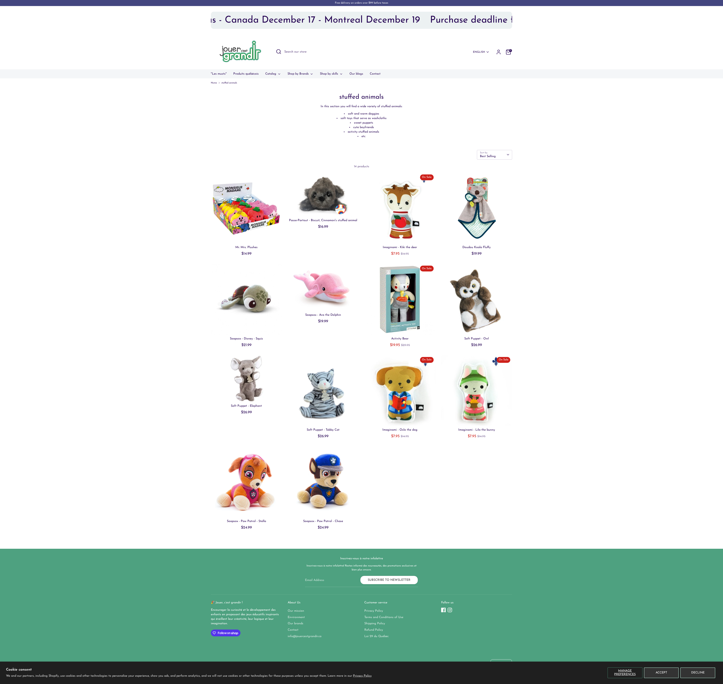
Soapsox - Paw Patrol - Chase (323, 521)
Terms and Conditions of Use (383, 617)
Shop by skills (329, 73)
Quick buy (246, 237)
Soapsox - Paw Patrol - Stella (246, 521)
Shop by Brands (299, 73)
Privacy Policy (362, 675)
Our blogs (356, 73)
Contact (375, 73)
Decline (698, 672)
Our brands (295, 623)
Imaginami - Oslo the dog (399, 429)
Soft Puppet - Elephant (246, 405)
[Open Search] (278, 51)
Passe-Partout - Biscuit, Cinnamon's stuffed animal (323, 220)
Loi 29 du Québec (376, 636)
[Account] (498, 52)
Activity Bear (400, 338)
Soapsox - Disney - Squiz (246, 338)
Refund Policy (373, 629)
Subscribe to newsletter (389, 580)
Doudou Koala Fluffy (476, 247)
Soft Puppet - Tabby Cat (323, 429)
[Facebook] (443, 610)
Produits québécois (246, 73)
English (479, 52)
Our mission (296, 610)
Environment (296, 617)
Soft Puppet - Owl (476, 338)
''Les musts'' (219, 73)
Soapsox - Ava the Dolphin (323, 314)
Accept (661, 672)
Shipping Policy (374, 623)
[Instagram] (450, 610)
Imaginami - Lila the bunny (476, 429)
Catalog (271, 73)
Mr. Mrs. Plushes (246, 247)
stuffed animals (229, 83)
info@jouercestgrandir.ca (304, 636)
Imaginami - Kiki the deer (400, 247)
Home (214, 83)
